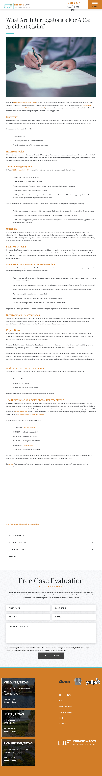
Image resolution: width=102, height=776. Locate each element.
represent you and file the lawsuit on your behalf (29, 108)
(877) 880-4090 (73, 8)
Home (60, 701)
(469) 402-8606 (9, 729)
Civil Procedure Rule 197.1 (20, 170)
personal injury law (21, 412)
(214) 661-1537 (9, 699)
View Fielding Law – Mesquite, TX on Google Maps (22, 524)
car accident (87, 105)
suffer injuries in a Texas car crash (24, 102)
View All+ (14, 556)
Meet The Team (65, 706)
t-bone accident (28, 445)
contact (10, 464)
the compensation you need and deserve (30, 414)
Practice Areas (65, 712)
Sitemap (62, 724)
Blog (60, 718)
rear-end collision (29, 428)
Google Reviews (10, 702)
